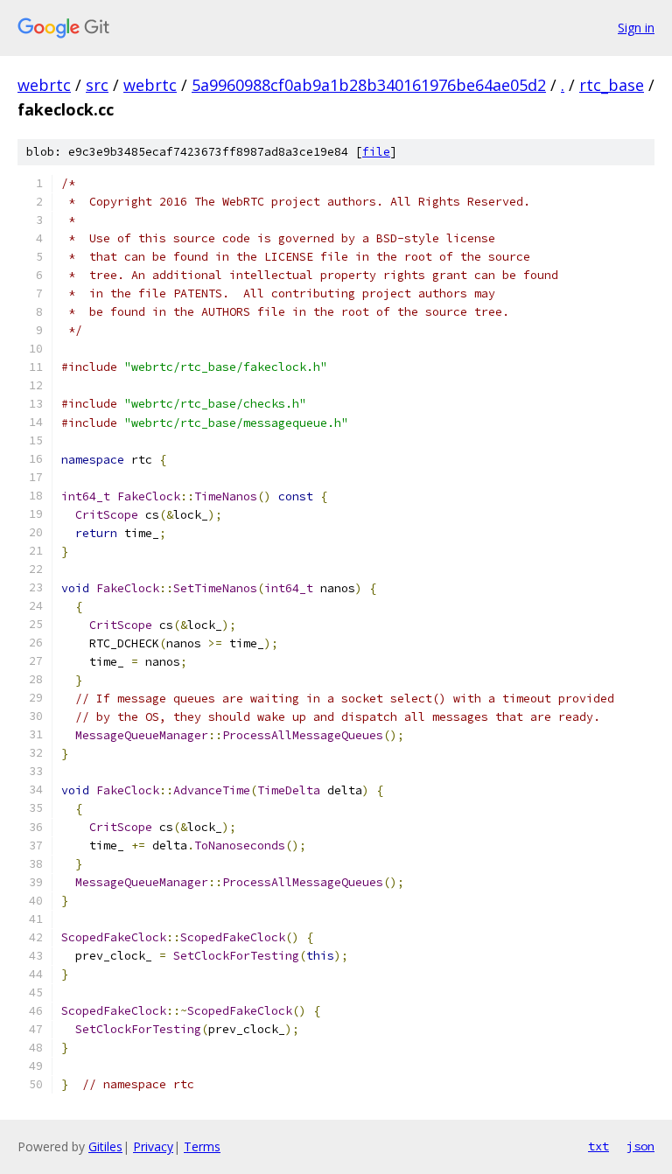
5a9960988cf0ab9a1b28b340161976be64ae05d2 (369, 84)
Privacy (153, 1146)
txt (598, 1146)
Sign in (636, 27)
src (97, 84)
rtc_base (611, 84)
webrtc (44, 84)
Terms (202, 1146)
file (376, 151)
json (640, 1146)
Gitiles (105, 1146)
